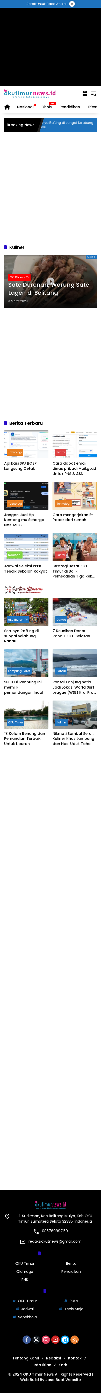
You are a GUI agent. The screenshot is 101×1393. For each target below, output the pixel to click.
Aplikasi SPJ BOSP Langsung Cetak (20, 466)
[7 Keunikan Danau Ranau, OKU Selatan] (75, 612)
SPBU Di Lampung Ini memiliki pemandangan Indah (24, 687)
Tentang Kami (25, 1358)
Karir (63, 1365)
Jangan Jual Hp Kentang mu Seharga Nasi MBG (24, 520)
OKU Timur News (38, 1374)
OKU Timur (15, 722)
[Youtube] (55, 1340)
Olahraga (24, 1271)
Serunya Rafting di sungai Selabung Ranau (53, 125)
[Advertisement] (51, 47)
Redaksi (53, 1358)
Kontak (75, 1358)
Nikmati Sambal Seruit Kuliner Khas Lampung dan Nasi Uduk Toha (73, 738)
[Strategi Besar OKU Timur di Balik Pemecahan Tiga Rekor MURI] (75, 547)
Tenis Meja (73, 1309)
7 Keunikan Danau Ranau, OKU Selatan (71, 633)
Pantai (61, 671)
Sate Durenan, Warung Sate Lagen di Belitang (48, 289)
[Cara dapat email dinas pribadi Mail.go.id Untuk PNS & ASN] (75, 444)
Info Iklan (42, 1365)
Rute (74, 1301)
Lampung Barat (19, 671)
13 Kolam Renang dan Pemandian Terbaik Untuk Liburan (24, 738)
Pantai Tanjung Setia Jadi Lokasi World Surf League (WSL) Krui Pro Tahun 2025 (73, 687)
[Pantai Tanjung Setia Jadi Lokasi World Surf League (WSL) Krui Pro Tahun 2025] (75, 663)
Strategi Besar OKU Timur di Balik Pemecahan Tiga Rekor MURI (74, 571)
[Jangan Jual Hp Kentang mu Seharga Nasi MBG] (26, 496)
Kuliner (61, 722)
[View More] (50, 590)
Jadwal (27, 1309)
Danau (61, 620)
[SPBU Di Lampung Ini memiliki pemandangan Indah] (26, 663)
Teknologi (15, 452)
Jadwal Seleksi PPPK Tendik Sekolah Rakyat (25, 569)
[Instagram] (46, 1340)
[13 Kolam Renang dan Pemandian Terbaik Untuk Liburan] (26, 714)
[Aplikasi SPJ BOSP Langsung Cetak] (26, 444)
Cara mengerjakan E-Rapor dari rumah (73, 517)
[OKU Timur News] (30, 93)
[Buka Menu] (85, 94)
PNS (24, 1279)
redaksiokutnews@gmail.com (55, 1241)
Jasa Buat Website (63, 1379)
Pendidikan (71, 1271)
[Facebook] (27, 1340)
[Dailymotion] (65, 1340)
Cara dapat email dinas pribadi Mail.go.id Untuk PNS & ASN (74, 468)
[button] (94, 94)
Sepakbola (27, 1317)
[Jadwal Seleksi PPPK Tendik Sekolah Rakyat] (26, 547)
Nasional (14, 555)
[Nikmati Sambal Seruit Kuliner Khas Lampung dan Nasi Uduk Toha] (75, 714)
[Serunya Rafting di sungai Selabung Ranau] (26, 612)
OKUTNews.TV (19, 277)
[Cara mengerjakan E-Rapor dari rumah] (75, 496)
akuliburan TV (18, 620)
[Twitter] (36, 1340)
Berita (60, 452)
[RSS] (74, 1340)
